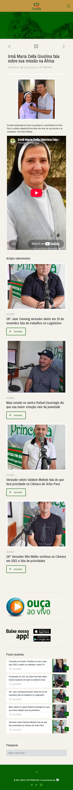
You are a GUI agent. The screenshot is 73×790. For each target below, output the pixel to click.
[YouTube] (36, 785)
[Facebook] (32, 785)
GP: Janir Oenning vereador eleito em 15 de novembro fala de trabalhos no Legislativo (35, 321)
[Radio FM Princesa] (36, 6)
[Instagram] (41, 785)
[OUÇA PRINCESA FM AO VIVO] (28, 617)
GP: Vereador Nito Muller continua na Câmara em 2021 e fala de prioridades (36, 558)
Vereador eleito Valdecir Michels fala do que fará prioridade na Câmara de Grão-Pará (35, 481)
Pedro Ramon (29, 67)
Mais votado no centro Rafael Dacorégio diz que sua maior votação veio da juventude (35, 404)
